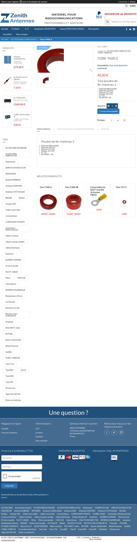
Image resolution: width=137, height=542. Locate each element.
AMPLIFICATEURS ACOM (15, 168)
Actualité (4, 429)
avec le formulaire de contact (34, 2)
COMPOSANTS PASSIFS (15, 222)
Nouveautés (93, 29)
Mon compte (21, 34)
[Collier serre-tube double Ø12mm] (7, 117)
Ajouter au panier (109, 111)
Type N (23, 370)
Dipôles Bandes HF (79, 517)
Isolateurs (126, 520)
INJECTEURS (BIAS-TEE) (88, 520)
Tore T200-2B (71, 187)
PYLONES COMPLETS (9, 526)
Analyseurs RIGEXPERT (45, 29)
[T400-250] (65, 59)
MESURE (23, 523)
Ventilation (103, 529)
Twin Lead (43, 529)
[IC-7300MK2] (7, 100)
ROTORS (8, 334)
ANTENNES (36, 511)
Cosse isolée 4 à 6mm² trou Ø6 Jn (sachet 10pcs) (97, 191)
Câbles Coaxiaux (20, 82)
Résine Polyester (11, 346)
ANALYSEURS (10, 174)
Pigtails (62, 523)
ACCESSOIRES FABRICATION (23, 39)
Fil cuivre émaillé (11, 266)
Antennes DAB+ (70, 511)
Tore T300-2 (46, 187)
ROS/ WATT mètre (12, 328)
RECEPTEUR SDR (41, 526)
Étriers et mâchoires (13, 400)
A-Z (27, 29)
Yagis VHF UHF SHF (12, 394)
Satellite (8, 352)
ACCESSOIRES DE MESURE (16, 148)
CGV (37, 429)
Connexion (123, 2)
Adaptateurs (10, 162)
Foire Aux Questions (9, 433)
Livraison (39, 433)
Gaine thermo (10, 284)
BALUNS (8, 198)
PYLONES (123, 523)
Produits (15, 29)
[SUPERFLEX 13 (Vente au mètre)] (7, 80)
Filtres (7, 278)
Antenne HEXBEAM (12, 180)
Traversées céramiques (27, 529)
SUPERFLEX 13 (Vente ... (20, 78)
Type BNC (9, 370)
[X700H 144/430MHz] (7, 59)
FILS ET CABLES (20, 83)
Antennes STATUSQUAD (15, 192)
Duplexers (9, 254)
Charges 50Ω (10, 204)
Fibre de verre (123, 517)
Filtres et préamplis (45, 520)
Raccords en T (26, 526)
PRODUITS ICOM (21, 100)
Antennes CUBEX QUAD (52, 511)
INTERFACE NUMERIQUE (15, 290)
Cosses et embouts (8, 517)
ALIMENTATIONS (102, 508)
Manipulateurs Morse (13, 296)
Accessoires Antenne (23, 508)
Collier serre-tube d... (21, 116)
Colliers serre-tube (21, 119)
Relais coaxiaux (56, 526)
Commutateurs (11, 216)
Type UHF (9, 382)
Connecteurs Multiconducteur (11, 229)
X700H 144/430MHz (19, 58)
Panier (133, 2)
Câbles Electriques (12, 248)
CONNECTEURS (99, 514)
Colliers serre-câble (30, 514)
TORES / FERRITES (104, 53)
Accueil (4, 29)
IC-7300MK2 (19, 98)
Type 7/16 (9, 364)
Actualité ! (7, 34)
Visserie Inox (10, 388)
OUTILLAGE (10, 302)
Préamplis (9, 322)
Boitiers (22, 198)
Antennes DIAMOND (18, 62)
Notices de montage (37, 523)
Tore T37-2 (121, 187)
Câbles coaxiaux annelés (14, 242)
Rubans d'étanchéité (13, 340)
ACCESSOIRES (7, 508)
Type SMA (9, 376)
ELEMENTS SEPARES (13, 260)
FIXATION (18, 121)
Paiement (39, 437)
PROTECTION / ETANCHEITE (11, 315)
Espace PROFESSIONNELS (72, 29)
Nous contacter (41, 441)
